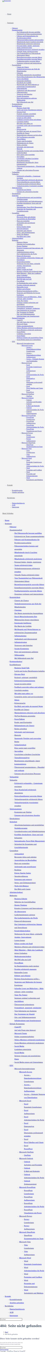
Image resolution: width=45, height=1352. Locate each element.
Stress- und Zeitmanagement (25, 883)
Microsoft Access (25, 1072)
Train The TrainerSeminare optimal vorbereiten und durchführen (27, 998)
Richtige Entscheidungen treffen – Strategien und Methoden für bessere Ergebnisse (28, 982)
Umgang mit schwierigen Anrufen (27, 815)
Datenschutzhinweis (17, 1309)
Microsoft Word (25, 1258)
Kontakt (8, 1296)
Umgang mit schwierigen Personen (27, 774)
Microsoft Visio (25, 1242)
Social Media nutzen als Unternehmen (28, 1062)
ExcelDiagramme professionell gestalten (33, 1133)
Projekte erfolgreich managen (25, 969)
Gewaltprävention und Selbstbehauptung (29, 831)
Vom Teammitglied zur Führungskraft (28, 578)
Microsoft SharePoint (27, 1232)
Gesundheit (14, 851)
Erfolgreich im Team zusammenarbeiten (29, 536)
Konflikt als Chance (21, 709)
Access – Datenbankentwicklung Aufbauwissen (32, 1088)
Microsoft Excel (25, 1101)
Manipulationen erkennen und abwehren (29, 713)
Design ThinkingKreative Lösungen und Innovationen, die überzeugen (28, 908)
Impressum (14, 1315)
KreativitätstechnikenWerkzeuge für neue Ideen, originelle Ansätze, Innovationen (28, 934)
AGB (11, 1312)
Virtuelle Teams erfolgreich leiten (26, 575)
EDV (11, 1065)
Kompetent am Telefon (23, 812)
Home (7, 520)
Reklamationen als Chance (24, 726)
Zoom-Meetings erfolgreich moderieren (29, 1043)
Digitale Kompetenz (17, 1024)
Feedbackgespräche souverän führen (28, 591)
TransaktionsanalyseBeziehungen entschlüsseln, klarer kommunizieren (27, 761)
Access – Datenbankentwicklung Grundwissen (32, 1078)
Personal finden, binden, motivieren (27, 562)
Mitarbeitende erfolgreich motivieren (28, 559)
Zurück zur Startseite (4, 1349)
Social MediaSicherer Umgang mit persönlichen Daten (27, 1056)
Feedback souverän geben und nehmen (29, 687)
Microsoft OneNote (26, 1152)
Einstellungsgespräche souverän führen (29, 588)
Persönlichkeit (15, 597)
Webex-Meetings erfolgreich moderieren (29, 1040)
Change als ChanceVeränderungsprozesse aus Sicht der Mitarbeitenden (27, 604)
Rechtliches (9, 1306)
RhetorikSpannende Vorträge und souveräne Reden (27, 738)
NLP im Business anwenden (24, 716)
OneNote (27, 1155)
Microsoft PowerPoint (27, 1187)
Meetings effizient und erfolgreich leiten (29, 947)
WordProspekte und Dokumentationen (30, 1283)
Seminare (8, 524)
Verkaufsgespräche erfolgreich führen (28, 799)
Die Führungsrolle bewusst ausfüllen (28, 533)
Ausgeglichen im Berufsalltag (25, 860)
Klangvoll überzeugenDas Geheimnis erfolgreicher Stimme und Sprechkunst (28, 924)
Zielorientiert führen (21, 581)
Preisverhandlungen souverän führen (28, 796)
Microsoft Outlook (26, 1158)
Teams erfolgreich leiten (23, 565)
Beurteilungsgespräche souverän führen (29, 584)
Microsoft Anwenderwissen (24, 1069)
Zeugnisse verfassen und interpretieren (28, 594)
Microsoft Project (25, 1216)
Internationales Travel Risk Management (29, 841)
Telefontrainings (16, 809)
